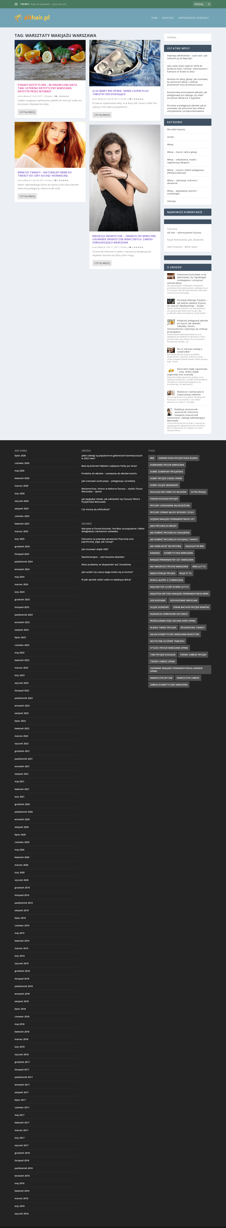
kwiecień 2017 (22, 1122)
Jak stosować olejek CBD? (95, 549)
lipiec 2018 (20, 1008)
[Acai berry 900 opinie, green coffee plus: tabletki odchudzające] (124, 63)
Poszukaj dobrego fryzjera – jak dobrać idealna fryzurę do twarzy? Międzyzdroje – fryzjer (187, 303)
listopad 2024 (22, 554)
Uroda (48, 180)
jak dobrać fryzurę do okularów (169, 532)
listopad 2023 (22, 607)
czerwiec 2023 (22, 645)
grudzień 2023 (22, 599)
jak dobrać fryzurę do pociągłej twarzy (174, 539)
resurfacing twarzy (193, 627)
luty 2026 (19, 493)
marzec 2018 (21, 1039)
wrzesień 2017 (22, 1084)
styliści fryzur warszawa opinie (169, 647)
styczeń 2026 (21, 501)
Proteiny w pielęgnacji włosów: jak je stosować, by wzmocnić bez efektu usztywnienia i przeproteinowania (186, 108)
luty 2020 (19, 872)
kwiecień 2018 (22, 1031)
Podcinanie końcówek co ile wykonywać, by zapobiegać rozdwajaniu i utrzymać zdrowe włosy (186, 278)
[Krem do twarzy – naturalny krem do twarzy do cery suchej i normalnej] (50, 145)
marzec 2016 (21, 1198)
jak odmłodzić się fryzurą (165, 546)
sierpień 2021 (22, 773)
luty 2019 (19, 955)
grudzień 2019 (22, 887)
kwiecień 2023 (22, 660)
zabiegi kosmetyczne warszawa (169, 684)
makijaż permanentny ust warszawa (171, 559)
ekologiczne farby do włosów (168, 491)
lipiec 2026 (20, 455)
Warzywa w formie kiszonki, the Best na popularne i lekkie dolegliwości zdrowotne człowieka (112, 530)
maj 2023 (19, 652)
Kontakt (168, 18)
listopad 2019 (22, 895)
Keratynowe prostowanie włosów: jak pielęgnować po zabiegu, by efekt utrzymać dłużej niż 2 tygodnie (187, 95)
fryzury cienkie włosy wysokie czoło (172, 512)
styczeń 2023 (21, 682)
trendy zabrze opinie (162, 661)
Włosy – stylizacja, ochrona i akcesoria (182, 182)
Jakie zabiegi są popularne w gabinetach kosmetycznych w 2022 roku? (111, 457)
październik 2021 (24, 758)
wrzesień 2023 (22, 622)
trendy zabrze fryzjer (193, 654)
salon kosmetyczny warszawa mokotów (174, 634)
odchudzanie (158, 600)
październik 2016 (24, 1168)
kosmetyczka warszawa (178, 552)
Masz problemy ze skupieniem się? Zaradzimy (106, 564)
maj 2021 (19, 781)
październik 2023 (24, 614)
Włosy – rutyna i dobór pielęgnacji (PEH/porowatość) (185, 171)
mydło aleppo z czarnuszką (166, 580)
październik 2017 (24, 1077)
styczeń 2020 (21, 880)
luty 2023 (19, 675)
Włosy (170, 144)
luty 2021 (19, 796)
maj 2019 (19, 933)
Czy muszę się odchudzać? (95, 509)
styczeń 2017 (21, 1145)
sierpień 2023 (22, 629)
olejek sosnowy (159, 607)
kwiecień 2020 (22, 857)
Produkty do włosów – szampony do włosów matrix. (109, 473)
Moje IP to (186, 573)
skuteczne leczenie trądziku (167, 641)
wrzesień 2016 (22, 1175)
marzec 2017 (21, 1130)
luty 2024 (19, 591)
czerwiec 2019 (22, 925)
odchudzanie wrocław (183, 600)
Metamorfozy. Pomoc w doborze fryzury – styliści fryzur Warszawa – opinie (112, 490)
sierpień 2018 (22, 1001)
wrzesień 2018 (22, 993)
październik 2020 (24, 811)
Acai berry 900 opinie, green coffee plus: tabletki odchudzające (120, 92)
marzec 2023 (21, 667)
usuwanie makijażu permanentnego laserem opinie (176, 670)
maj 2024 (19, 576)
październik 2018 (24, 986)
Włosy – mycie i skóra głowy (182, 152)
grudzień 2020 (22, 804)
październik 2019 (24, 902)
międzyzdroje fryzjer (162, 573)
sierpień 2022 (22, 713)
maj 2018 (19, 1024)
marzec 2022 (21, 735)
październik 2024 (24, 561)
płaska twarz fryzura (163, 627)
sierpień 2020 (22, 827)
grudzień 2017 (22, 1062)
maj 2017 (19, 1115)
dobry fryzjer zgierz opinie (166, 478)
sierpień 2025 (22, 508)
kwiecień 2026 (22, 478)
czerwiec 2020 (22, 842)
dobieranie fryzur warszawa (167, 464)
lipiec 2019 (20, 917)
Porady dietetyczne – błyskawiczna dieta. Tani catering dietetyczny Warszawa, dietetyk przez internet (48, 88)
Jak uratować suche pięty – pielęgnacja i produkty (108, 480)
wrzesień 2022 (22, 705)
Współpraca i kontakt (194, 18)
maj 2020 (19, 849)
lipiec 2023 (20, 637)
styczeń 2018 (21, 1054)
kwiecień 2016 (22, 1190)
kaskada (155, 552)
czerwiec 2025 (22, 516)
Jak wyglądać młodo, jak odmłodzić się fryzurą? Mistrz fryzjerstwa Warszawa (110, 500)
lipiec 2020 (20, 834)
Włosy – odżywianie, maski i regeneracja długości (182, 161)
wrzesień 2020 (22, 819)
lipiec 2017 (20, 1099)
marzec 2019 (21, 948)
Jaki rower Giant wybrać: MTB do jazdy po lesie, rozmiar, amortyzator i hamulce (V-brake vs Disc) (187, 68)
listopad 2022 (22, 690)
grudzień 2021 (22, 751)
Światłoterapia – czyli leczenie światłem (102, 556)
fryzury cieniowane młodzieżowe (170, 505)
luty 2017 (19, 1137)
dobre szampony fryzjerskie (166, 471)
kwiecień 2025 (22, 523)
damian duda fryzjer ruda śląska (178, 458)
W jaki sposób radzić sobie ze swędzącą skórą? (106, 579)
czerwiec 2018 (22, 1016)
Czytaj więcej (27, 112)
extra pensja (198, 491)
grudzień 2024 (22, 546)
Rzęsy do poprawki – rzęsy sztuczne (48, 4)
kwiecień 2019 (22, 940)
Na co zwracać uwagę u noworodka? (189, 350)
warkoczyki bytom (161, 677)
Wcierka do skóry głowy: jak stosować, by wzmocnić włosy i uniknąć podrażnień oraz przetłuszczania (187, 82)
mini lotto (199, 566)
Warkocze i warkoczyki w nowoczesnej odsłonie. (190, 393)
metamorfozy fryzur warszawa (169, 566)
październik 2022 (24, 698)
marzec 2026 (21, 485)
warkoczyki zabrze (188, 677)
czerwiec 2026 (22, 463)
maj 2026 (19, 470)
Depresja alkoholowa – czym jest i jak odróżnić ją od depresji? (187, 57)
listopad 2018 (22, 978)
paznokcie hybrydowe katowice (169, 613)
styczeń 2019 (21, 963)
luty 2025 (19, 538)
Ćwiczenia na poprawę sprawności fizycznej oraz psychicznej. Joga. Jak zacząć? (107, 540)
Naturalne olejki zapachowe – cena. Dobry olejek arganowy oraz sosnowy (187, 371)
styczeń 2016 (21, 1213)
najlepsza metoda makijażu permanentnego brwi (179, 593)
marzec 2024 (21, 584)
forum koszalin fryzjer (164, 498)
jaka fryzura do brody (163, 525)
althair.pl (27, 96)
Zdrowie (48, 96)
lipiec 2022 (20, 720)
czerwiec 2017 (22, 1107)
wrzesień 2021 (22, 766)
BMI (152, 458)
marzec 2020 (21, 864)
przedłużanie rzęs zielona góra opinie (173, 620)
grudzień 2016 (22, 1152)
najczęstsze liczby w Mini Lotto (169, 586)
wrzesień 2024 (22, 569)
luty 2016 (19, 1206)
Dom (154, 18)
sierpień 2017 (22, 1092)
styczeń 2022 (21, 743)
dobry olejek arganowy (164, 485)
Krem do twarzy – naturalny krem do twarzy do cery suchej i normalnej (45, 174)
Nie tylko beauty (176, 129)
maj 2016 (19, 1183)
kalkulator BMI (194, 546)
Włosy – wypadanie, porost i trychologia (182, 192)
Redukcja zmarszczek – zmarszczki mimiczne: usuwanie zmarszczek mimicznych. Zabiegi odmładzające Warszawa (124, 239)
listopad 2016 (22, 1160)
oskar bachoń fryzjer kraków (191, 607)
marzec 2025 (21, 531)
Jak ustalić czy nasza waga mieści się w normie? (107, 572)
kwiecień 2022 (22, 728)
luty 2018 (19, 1046)
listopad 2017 (22, 1069)
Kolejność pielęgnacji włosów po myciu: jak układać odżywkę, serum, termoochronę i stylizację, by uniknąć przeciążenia (187, 326)
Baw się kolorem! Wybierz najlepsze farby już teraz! (109, 465)
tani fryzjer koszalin (162, 654)
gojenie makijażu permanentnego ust (172, 519)
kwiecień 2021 (22, 789)
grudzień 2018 (22, 970)
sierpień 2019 (22, 910)
